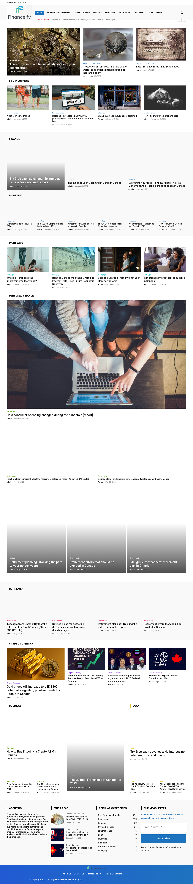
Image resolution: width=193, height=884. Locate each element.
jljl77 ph (143, 879)
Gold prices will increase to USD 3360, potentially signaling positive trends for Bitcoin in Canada (33, 690)
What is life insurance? (19, 116)
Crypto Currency (13, 683)
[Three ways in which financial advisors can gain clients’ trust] (43, 51)
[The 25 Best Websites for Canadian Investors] (111, 209)
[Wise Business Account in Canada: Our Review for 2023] (20, 770)
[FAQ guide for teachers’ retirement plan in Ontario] (156, 531)
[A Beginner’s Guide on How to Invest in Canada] (81, 209)
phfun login (124, 879)
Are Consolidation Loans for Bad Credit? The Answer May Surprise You (172, 786)
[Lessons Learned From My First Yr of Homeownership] (119, 259)
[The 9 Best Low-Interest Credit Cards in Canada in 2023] (143, 770)
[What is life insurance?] (28, 97)
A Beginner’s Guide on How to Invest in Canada (81, 225)
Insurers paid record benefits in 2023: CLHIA (77, 817)
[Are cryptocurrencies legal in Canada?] (57, 850)
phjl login (113, 879)
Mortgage (10, 274)
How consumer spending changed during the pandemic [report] (50, 415)
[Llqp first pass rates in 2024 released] (161, 44)
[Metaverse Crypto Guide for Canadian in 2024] (167, 659)
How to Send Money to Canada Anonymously (77, 833)
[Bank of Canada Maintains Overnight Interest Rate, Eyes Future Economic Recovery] (73, 259)
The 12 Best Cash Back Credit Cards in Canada (94, 182)
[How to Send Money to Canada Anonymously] (57, 834)
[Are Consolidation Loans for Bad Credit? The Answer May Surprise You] (173, 770)
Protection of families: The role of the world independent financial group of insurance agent (105, 69)
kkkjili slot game (101, 879)
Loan (12, 175)
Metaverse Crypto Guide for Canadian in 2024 (164, 677)
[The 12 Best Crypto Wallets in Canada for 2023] (51, 209)
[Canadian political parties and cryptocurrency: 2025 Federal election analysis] (127, 659)
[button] (182, 12)
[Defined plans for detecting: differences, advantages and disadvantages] (142, 448)
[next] (184, 20)
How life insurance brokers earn (161, 116)
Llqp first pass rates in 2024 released (157, 66)
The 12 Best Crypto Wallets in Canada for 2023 (50, 225)
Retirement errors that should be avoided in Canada (163, 625)
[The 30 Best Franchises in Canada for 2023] (96, 750)
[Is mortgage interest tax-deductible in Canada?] (165, 259)
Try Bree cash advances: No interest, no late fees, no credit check (157, 753)
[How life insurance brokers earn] (165, 97)
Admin (85, 76)
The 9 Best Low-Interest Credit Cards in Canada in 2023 (142, 786)
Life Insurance (12, 113)
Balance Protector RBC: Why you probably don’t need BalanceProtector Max (72, 119)
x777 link (134, 879)
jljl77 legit (87, 879)
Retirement (11, 476)
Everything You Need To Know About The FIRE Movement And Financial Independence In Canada (156, 184)
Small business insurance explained (117, 116)
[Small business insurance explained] (119, 97)
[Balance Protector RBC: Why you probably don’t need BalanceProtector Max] (73, 97)
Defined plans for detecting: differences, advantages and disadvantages (133, 479)
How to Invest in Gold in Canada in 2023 (170, 225)
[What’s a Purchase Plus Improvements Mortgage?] (28, 259)
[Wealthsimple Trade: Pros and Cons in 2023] (142, 209)
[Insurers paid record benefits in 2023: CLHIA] (57, 819)
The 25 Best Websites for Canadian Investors (110, 225)
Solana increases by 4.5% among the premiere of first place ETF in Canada (85, 678)
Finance (71, 179)
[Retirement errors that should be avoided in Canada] (96, 531)
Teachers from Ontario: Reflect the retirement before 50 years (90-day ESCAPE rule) (48, 479)
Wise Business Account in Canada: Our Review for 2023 (19, 787)
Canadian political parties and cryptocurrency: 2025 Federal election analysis (124, 678)
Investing (10, 221)
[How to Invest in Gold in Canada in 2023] (172, 209)
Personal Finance (14, 411)
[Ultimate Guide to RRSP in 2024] (20, 209)
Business (10, 748)
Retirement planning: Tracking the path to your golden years (77, 20)
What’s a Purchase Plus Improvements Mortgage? (22, 279)
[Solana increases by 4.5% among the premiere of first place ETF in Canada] (86, 659)
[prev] (180, 20)
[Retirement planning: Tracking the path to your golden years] (36, 531)
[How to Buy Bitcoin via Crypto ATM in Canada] (35, 727)
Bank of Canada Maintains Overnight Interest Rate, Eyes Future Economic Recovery (73, 280)
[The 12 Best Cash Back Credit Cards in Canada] (96, 160)
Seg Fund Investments (19, 60)
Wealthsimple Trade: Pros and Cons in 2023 (141, 225)
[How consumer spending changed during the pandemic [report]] (96, 354)
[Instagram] (184, 2)
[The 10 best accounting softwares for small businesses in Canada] (50, 770)
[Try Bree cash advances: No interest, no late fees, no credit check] (36, 167)
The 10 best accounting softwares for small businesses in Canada (48, 787)
